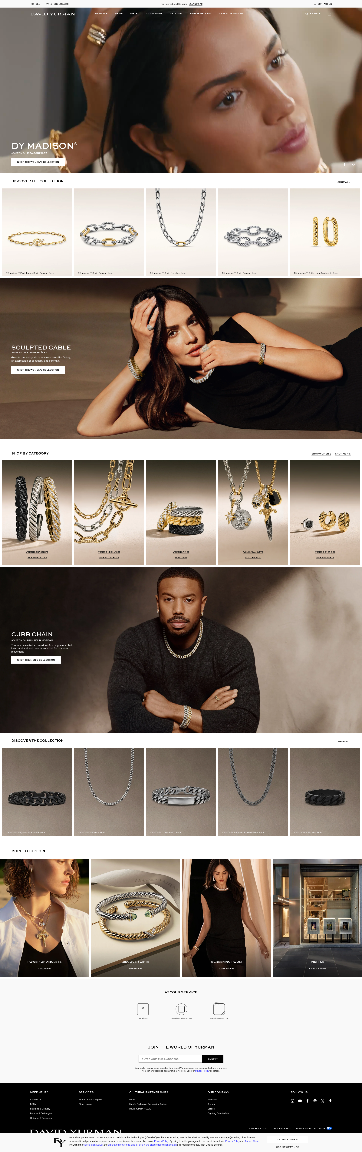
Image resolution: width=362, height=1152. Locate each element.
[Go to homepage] (75, 1132)
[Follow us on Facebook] (307, 1100)
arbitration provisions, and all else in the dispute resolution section (142, 1144)
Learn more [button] (195, 4)
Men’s (119, 13)
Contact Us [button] (35, 1099)
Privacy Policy (202, 1070)
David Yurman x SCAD (140, 1108)
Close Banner (288, 1139)
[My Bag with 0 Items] (329, 14)
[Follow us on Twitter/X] (322, 1100)
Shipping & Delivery (40, 1108)
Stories (211, 1104)
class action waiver (93, 1144)
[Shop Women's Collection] (181, 90)
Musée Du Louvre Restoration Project (148, 1104)
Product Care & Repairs (90, 1099)
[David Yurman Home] (52, 13)
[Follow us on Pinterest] (315, 1100)
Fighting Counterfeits (218, 1113)
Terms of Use (282, 1128)
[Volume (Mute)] (353, 164)
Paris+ (132, 1099)
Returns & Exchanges (41, 1113)
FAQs (33, 1104)
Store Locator (85, 1104)
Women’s (101, 13)
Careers (212, 1108)
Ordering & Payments (41, 1118)
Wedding (176, 13)
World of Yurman (231, 13)
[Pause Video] (345, 164)
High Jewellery (200, 13)
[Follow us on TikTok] (330, 1100)
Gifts (133, 13)
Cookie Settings (287, 1147)
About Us (212, 1099)
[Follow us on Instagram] (292, 1100)
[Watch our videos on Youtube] (300, 1100)
